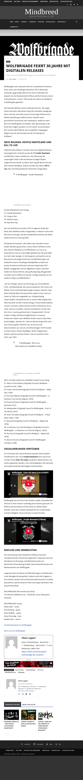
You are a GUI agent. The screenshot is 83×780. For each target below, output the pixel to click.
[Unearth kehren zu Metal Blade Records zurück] (28, 715)
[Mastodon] (30, 694)
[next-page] (8, 734)
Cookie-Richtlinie (66, 1)
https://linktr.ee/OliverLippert (34, 651)
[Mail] (74, 4)
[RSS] (77, 4)
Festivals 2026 (50, 21)
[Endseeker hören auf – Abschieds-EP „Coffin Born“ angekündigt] (11, 715)
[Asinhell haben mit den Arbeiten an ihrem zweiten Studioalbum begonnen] (45, 715)
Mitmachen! (8, 1)
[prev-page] (5, 734)
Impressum (44, 1)
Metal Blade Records (10, 672)
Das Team (17, 1)
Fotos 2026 (41, 21)
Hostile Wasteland (30, 670)
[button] (76, 22)
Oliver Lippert (12, 79)
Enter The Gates (19, 670)
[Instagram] (70, 4)
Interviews (32, 21)
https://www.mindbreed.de (25, 684)
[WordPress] (27, 694)
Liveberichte (13, 27)
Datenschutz (53, 1)
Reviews (23, 21)
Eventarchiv (61, 21)
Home (11, 21)
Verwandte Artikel (12, 705)
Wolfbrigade (21, 672)
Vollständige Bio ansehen (32, 655)
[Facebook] (67, 4)
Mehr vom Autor (28, 705)
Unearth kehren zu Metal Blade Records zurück (28, 724)
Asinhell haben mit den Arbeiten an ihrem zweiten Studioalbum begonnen (45, 726)
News (16, 21)
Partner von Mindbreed (30, 1)
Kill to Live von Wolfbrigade (14, 631)
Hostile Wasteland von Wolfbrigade (18, 625)
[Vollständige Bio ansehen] (44, 654)
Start (7, 59)
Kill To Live (40, 670)
